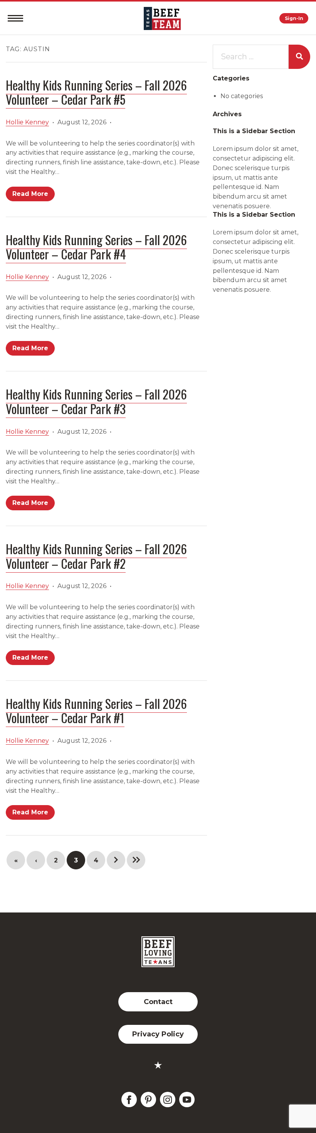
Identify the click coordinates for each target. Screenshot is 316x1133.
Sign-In (294, 18)
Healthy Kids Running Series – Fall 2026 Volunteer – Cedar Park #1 (96, 710)
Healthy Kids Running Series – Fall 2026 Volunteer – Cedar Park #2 (96, 556)
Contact (158, 1002)
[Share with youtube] (187, 1099)
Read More (30, 193)
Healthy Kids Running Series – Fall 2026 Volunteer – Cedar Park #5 (96, 92)
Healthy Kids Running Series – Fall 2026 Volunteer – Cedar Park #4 (96, 247)
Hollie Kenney (27, 122)
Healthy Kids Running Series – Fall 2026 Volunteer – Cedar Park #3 (96, 401)
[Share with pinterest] (148, 1099)
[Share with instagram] (167, 1099)
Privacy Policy (158, 1034)
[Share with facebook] (129, 1099)
